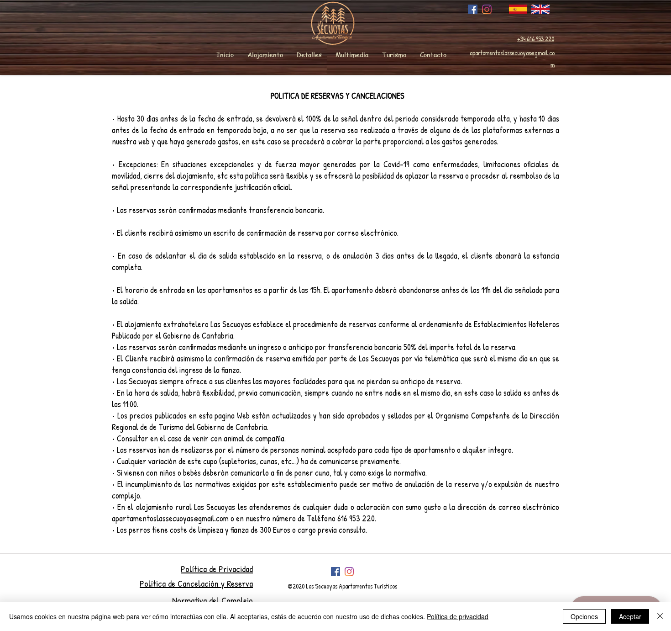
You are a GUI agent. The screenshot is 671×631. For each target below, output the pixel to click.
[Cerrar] (660, 616)
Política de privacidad (457, 616)
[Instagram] (487, 9)
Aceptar (630, 616)
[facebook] (472, 9)
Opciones (584, 616)
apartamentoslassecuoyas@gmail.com (170, 518)
